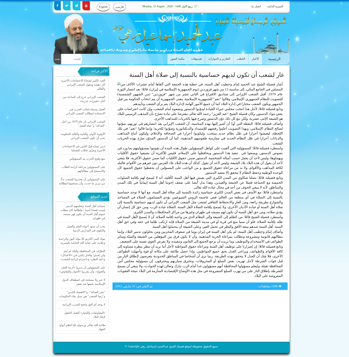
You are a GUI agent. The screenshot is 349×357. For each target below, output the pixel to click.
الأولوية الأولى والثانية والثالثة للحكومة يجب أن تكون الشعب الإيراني (83, 136)
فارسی (119, 6)
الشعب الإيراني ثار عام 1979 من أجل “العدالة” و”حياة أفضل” (83, 123)
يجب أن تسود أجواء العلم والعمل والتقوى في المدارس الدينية (86, 228)
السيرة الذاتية (275, 6)
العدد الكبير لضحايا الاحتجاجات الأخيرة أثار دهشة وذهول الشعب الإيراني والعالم (83, 84)
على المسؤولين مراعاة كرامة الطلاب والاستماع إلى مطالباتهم (83, 169)
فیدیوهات (196, 58)
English (103, 6)
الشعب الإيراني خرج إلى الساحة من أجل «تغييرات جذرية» (84, 99)
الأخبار (255, 58)
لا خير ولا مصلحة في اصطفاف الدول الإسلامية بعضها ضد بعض (83, 281)
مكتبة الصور (177, 58)
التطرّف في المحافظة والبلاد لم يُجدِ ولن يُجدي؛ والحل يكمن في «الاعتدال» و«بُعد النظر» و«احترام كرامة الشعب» (83, 255)
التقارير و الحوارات (219, 58)
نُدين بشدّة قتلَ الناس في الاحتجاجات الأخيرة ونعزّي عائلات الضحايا (83, 148)
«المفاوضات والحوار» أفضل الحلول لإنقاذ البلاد (84, 314)
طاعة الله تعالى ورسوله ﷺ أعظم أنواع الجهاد (82, 327)
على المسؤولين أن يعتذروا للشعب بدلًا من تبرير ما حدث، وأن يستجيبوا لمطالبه (82, 181)
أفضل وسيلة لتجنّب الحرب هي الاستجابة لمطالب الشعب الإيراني (85, 111)
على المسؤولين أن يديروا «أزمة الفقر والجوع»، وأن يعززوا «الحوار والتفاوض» (82, 269)
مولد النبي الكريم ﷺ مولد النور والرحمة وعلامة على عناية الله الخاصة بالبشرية (82, 240)
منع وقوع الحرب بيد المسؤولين (87, 158)
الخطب (241, 58)
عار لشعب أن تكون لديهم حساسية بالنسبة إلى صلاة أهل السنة (207, 74)
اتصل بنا (256, 6)
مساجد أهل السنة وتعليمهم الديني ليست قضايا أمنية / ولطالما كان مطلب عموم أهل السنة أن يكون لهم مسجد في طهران (82, 212)
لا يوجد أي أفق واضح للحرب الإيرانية (83, 304)
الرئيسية (274, 59)
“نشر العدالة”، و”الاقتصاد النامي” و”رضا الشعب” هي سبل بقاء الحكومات (82, 294)
